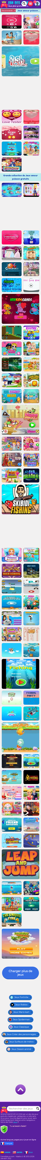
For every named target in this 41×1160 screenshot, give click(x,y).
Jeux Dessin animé (21, 1049)
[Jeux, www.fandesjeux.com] (15, 4)
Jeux (15, 1122)
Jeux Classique (21, 1027)
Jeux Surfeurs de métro (21, 1041)
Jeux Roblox (21, 1004)
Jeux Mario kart (21, 1012)
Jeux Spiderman (21, 1019)
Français (8, 1143)
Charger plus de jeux (20, 972)
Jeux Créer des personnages (21, 1034)
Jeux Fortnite (21, 997)
